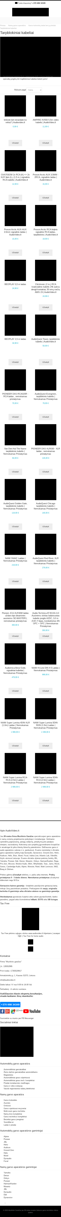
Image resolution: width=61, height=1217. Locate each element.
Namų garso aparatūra (12, 1094)
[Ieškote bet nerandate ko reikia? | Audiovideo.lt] (15, 106)
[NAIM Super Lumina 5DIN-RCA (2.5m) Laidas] (45, 763)
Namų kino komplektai (13, 1114)
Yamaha (7, 1173)
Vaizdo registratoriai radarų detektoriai (19, 1089)
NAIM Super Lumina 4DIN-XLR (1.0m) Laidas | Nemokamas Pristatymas (15, 725)
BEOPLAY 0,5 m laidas (15, 284)
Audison (7, 1147)
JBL (5, 1142)
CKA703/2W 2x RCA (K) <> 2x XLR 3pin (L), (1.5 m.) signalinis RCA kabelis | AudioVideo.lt (15, 177)
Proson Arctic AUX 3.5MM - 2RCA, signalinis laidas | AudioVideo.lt (45, 177)
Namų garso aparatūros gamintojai (18, 1167)
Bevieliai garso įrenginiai (14, 1119)
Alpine (6, 1136)
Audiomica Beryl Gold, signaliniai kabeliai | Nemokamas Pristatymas (15, 670)
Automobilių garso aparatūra (15, 1063)
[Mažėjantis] (45, 90)
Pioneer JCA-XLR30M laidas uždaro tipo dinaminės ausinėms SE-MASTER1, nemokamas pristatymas (15, 617)
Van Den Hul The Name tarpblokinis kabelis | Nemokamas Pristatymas (15, 451)
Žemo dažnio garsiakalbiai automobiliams (21, 1072)
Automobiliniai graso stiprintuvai (17, 1078)
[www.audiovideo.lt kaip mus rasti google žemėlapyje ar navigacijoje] (13, 1010)
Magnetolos (8, 1075)
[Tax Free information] (30, 909)
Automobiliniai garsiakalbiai (15, 1069)
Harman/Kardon (10, 1184)
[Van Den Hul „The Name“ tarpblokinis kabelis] (15, 434)
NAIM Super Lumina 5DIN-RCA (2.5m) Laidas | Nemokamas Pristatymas (45, 780)
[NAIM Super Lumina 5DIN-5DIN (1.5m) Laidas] (45, 708)
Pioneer (7, 1139)
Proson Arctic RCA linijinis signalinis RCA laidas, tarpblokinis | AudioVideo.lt (46, 232)
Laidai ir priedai (10, 1125)
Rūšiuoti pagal (20, 90)
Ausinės (7, 1103)
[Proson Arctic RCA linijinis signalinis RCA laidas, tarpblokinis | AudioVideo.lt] (45, 215)
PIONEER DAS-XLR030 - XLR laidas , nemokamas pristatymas (45, 451)
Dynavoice (8, 1197)
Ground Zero (9, 1150)
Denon (6, 1175)
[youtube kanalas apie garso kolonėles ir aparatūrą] (32, 1010)
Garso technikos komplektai (15, 1117)
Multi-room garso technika (14, 1111)
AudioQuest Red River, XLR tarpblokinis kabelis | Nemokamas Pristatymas (46, 561)
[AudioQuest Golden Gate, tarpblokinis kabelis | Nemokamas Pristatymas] (15, 489)
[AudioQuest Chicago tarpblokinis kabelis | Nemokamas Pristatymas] (45, 489)
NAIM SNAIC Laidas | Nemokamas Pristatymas (15, 559)
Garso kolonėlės (10, 1100)
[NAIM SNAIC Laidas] (15, 544)
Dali (5, 1195)
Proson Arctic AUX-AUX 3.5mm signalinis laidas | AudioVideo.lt (15, 232)
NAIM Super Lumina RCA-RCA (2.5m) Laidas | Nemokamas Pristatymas (15, 780)
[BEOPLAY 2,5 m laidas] (15, 325)
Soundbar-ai (8, 1122)
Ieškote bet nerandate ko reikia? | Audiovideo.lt (15, 121)
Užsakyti (45, 143)
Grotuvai (7, 1106)
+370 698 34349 (38, 3)
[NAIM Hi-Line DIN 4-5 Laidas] (45, 653)
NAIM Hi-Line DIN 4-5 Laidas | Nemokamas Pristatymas (46, 669)
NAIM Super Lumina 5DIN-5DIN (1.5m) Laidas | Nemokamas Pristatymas (45, 725)
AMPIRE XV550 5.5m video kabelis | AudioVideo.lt (46, 121)
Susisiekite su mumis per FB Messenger (17, 1018)
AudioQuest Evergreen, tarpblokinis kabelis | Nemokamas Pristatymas (46, 396)
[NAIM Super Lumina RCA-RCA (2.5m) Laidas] (15, 763)
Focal (6, 1161)
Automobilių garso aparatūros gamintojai (21, 1130)
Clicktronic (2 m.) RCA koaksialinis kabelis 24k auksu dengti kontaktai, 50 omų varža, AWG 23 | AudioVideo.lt (45, 288)
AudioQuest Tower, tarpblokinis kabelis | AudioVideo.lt (45, 340)
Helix (6, 1153)
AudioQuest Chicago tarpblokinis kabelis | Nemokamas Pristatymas (46, 506)
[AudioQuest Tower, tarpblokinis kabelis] (45, 325)
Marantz (7, 1186)
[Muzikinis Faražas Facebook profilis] (16, 1028)
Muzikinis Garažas (25, 836)
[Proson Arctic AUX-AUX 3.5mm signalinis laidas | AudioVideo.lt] (15, 215)
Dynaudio (7, 1158)
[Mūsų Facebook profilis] (2, 1010)
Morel (6, 1156)
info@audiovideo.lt (7, 980)
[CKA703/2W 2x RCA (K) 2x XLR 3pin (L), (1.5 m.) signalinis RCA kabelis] (15, 160)
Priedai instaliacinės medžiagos (17, 1083)
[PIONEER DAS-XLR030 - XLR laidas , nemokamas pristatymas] (45, 434)
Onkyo (6, 1178)
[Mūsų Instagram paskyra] (19, 1010)
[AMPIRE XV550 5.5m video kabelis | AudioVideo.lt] (45, 106)
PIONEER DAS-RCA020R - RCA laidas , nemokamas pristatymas (15, 396)
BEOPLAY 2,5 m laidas (15, 339)
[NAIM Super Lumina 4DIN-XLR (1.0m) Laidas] (15, 708)
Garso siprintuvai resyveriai (15, 1108)
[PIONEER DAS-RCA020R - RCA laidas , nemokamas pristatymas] (15, 379)
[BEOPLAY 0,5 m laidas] (15, 270)
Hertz (6, 1145)
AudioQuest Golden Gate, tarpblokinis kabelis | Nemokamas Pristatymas (15, 506)
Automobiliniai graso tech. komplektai (19, 1080)
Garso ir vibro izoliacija (13, 1086)
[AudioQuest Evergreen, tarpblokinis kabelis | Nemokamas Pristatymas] (45, 379)
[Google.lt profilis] (7, 1010)
